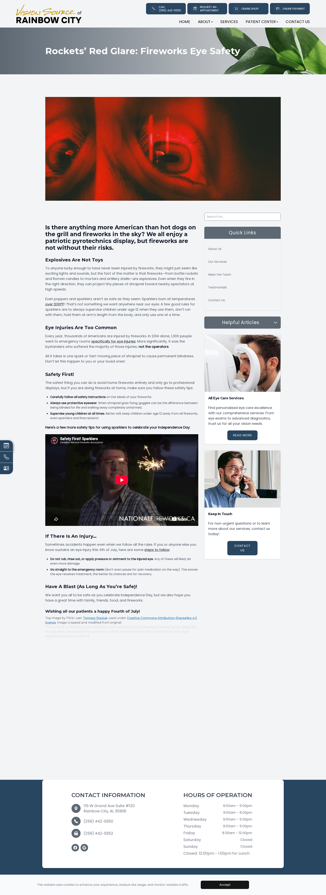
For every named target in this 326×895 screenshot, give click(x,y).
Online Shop (250, 8)
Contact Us (298, 21)
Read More (242, 435)
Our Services (217, 262)
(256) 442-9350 (98, 821)
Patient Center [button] (261, 21)
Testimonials (217, 287)
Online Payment (294, 8)
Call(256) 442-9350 (170, 8)
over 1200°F (54, 304)
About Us (214, 249)
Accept (225, 885)
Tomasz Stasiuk (95, 618)
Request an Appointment (209, 8)
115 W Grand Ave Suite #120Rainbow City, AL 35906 (109, 808)
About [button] (204, 21)
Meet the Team (219, 274)
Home (184, 21)
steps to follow (156, 549)
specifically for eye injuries (113, 341)
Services (229, 21)
